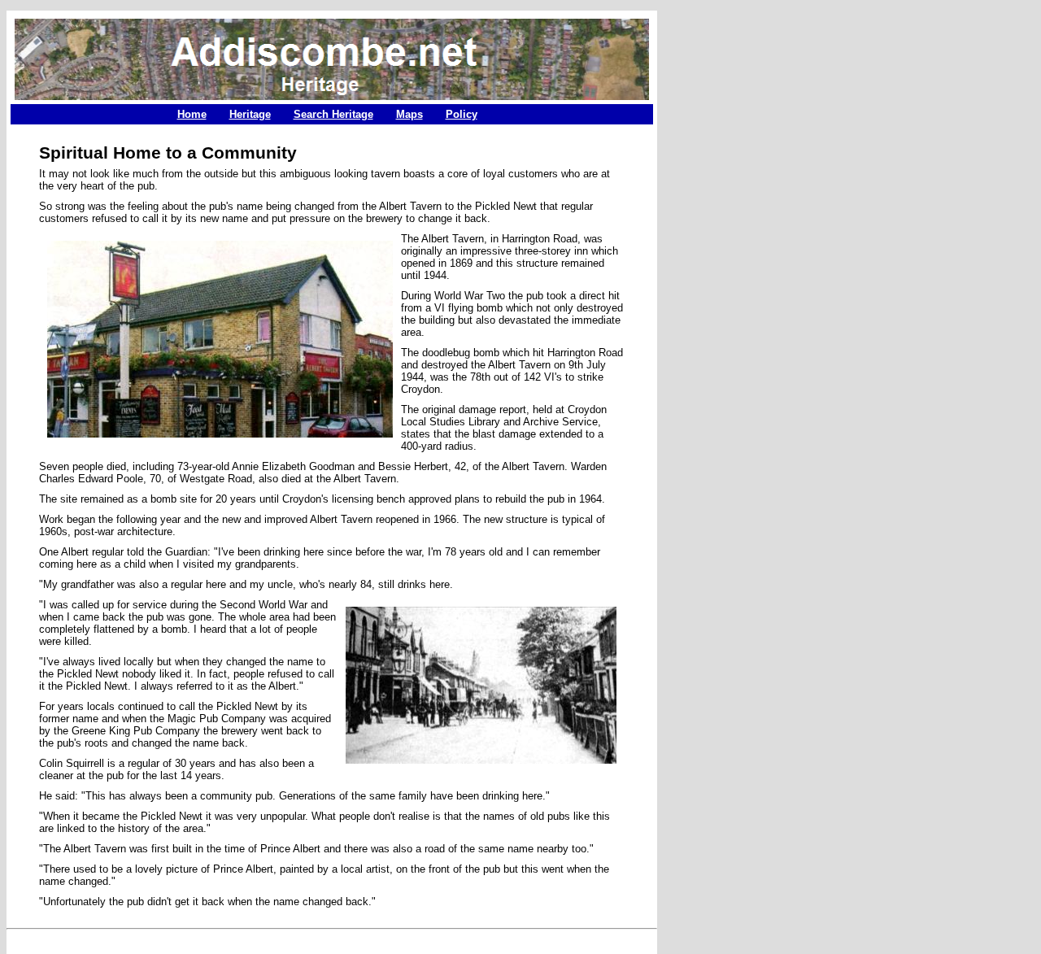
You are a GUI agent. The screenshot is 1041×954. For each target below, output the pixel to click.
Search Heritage (333, 114)
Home (192, 114)
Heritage (250, 114)
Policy (461, 114)
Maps (409, 114)
